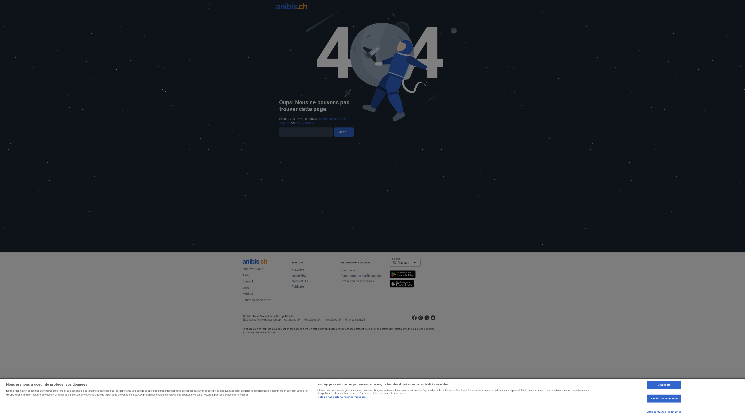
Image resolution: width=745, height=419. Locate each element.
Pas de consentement (664, 398)
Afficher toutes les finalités (664, 411)
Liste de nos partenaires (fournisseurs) (341, 397)
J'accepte (664, 384)
